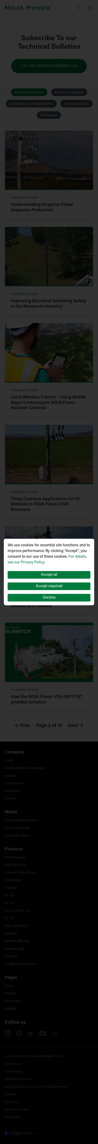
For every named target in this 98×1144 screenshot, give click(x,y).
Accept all (49, 575)
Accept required (49, 586)
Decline (49, 598)
